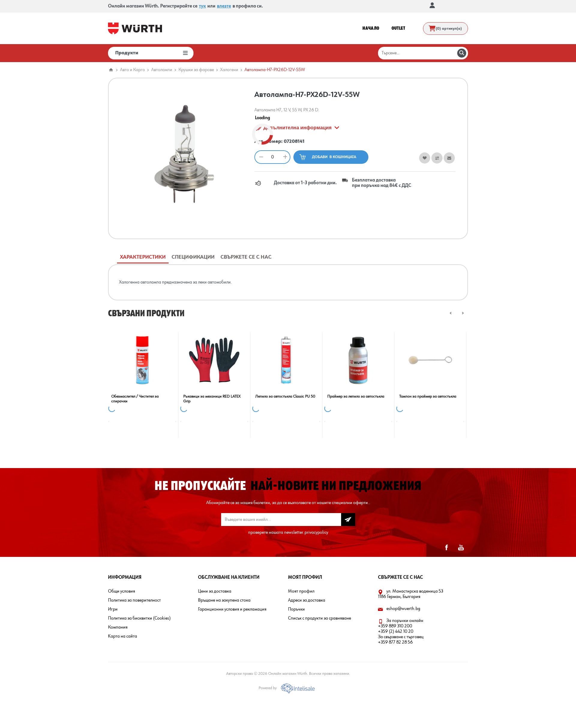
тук (202, 6)
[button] (451, 313)
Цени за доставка (214, 591)
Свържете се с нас (246, 257)
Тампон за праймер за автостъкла (427, 396)
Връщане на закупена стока (224, 600)
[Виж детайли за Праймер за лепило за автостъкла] (358, 360)
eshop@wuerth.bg (403, 608)
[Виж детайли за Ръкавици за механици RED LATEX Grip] (214, 360)
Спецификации (193, 257)
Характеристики (143, 257)
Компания (118, 627)
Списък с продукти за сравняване (319, 618)
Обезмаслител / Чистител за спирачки (135, 398)
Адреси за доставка (306, 600)
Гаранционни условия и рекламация (232, 609)
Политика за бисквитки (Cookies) (139, 618)
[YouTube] (461, 547)
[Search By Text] (461, 53)
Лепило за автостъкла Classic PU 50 (285, 396)
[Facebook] (446, 547)
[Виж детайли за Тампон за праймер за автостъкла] (430, 360)
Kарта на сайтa (122, 636)
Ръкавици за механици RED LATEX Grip (212, 398)
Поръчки (296, 609)
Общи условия (121, 591)
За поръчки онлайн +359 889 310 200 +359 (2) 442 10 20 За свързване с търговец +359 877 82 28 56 (401, 631)
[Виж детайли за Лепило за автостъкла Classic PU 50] (286, 360)
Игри (113, 609)
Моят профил (301, 591)
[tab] (143, 257)
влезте (224, 6)
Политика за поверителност (134, 600)
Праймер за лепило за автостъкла (355, 396)
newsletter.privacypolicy (306, 532)
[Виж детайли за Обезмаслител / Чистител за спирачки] (142, 360)
